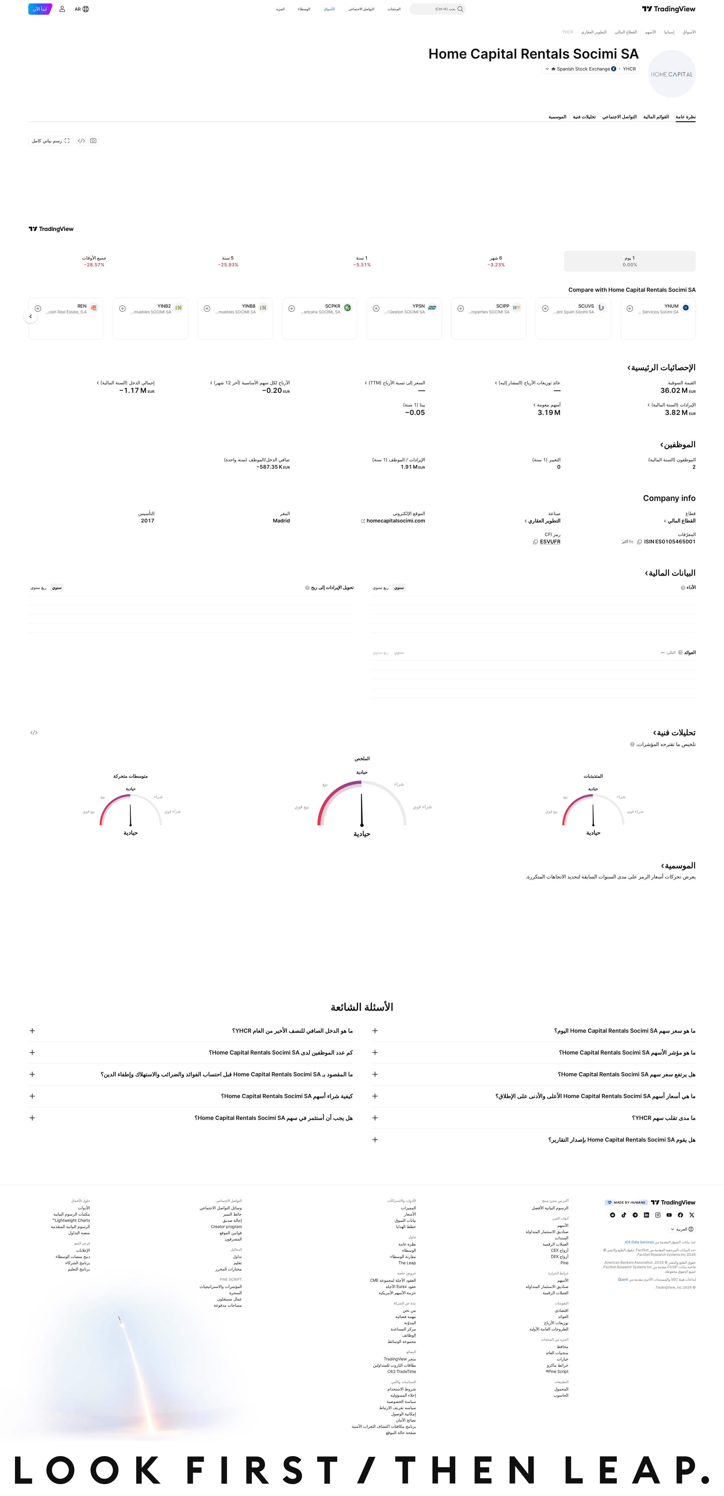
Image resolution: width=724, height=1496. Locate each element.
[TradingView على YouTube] (669, 1215)
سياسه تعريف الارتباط (397, 1407)
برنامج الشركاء (77, 1262)
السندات (561, 1237)
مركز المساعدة (403, 1328)
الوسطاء (304, 9)
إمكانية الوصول (403, 1413)
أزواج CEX (559, 1250)
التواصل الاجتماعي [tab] (619, 116)
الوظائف (409, 1335)
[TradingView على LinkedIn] (646, 1215)
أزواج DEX (559, 1256)
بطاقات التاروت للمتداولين (394, 1365)
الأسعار (410, 1214)
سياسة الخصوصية (401, 1401)
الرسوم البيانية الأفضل (550, 1207)
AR (78, 9)
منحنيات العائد (557, 1352)
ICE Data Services (639, 1242)
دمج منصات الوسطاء (73, 1256)
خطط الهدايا (406, 1226)
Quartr (623, 1279)
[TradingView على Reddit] (613, 1215)
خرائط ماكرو (557, 1365)
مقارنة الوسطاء (403, 1256)
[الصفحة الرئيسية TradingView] (669, 9)
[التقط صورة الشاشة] (93, 140)
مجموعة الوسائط (402, 1341)
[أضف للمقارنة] (630, 308)
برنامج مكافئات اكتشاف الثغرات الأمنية (384, 1426)
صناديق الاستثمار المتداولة (547, 1231)
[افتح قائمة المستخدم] (62, 9)
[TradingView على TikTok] (624, 1215)
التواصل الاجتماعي (361, 9)
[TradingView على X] (692, 1215)
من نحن (409, 1310)
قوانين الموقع (231, 1232)
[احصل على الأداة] (81, 140)
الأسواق (329, 9)
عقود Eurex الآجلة (401, 1286)
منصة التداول (79, 1232)
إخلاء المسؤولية (403, 1395)
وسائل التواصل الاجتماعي (221, 1207)
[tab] (399, 587)
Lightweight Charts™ (71, 1220)
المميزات (408, 1207)
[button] (383, 9)
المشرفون (233, 1238)
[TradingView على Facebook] (680, 1215)
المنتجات (394, 9)
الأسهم (562, 1225)
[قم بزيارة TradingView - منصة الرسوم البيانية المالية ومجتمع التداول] (51, 229)
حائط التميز (232, 1214)
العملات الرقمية (555, 1244)
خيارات (562, 1358)
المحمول (561, 1388)
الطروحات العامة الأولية (548, 1328)
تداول (237, 1256)
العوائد (563, 1316)
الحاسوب (560, 1395)
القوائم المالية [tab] (656, 116)
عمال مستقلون (229, 1298)
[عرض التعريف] (664, 382)
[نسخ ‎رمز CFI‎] (535, 542)
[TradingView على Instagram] (658, 1215)
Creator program (226, 1226)
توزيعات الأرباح (556, 1322)
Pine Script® (557, 1371)
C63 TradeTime (401, 1371)
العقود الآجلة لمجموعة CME (393, 1280)
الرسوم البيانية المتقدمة (70, 1226)
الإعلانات (83, 1250)
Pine (564, 1262)
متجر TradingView (400, 1358)
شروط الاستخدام (401, 1388)
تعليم (238, 1262)
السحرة (235, 1292)
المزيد (280, 9)
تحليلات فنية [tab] (584, 116)
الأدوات (84, 1207)
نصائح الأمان (406, 1420)
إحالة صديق (232, 1220)
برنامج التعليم (79, 1268)
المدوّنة (410, 1322)
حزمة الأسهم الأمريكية (397, 1292)
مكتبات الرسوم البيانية (71, 1214)
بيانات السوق (405, 1220)
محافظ (562, 1346)
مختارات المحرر (229, 1268)
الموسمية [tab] (557, 116)
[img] (553, 68)
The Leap (407, 1262)
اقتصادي (561, 1310)
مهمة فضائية (405, 1316)
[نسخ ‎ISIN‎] (639, 542)
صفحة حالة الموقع (401, 1432)
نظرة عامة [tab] (686, 116)
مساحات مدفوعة (228, 1305)
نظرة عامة (407, 1244)
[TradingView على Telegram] (635, 1215)
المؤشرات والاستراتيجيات (221, 1286)
